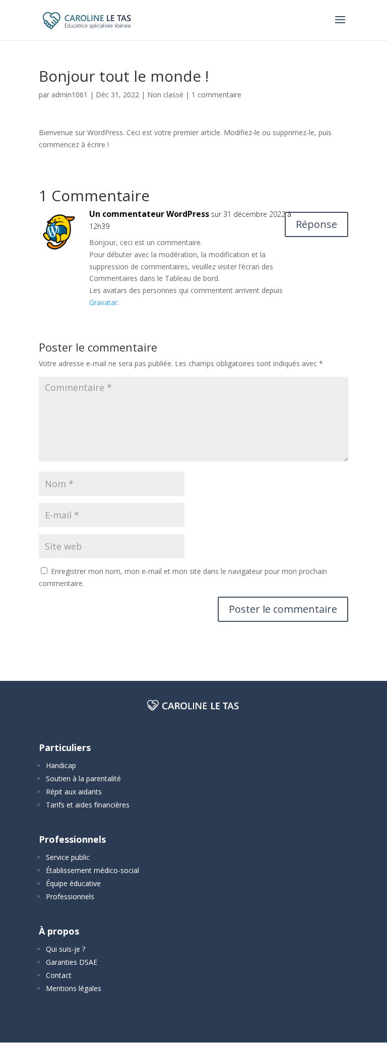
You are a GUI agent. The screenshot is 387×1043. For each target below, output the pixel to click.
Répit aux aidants (74, 791)
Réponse (316, 224)
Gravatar (103, 302)
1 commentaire (216, 94)
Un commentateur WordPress (149, 213)
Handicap (61, 765)
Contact (59, 975)
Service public (68, 857)
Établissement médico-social (92, 870)
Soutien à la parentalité (83, 778)
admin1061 (69, 94)
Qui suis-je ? (65, 949)
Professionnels (70, 896)
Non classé (165, 94)
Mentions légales (73, 988)
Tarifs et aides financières (88, 804)
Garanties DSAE (71, 962)
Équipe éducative (73, 883)
